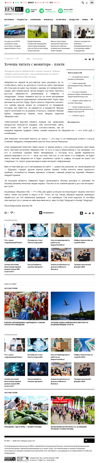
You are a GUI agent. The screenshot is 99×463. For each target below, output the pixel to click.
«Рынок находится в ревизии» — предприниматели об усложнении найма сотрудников (83, 46)
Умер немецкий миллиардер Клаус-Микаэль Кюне (79, 85)
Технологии (37, 59)
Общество (74, 19)
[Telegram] (89, 59)
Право (85, 19)
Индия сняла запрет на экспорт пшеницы (79, 101)
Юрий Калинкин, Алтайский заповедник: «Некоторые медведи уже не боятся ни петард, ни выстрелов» (38, 46)
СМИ (28, 59)
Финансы (48, 19)
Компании (35, 19)
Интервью (9, 19)
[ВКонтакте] (85, 59)
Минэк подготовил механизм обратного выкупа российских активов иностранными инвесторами (60, 46)
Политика (61, 19)
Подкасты (22, 19)
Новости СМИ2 (10, 284)
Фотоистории (10, 288)
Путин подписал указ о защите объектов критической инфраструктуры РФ (80, 109)
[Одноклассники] (93, 59)
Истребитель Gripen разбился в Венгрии (78, 78)
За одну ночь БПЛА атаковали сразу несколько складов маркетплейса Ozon (12, 44)
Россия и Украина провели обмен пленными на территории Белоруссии (80, 94)
